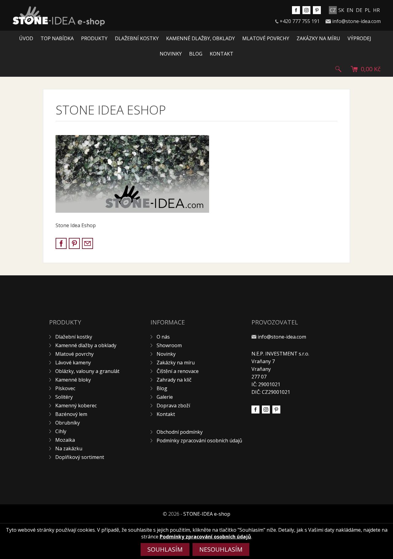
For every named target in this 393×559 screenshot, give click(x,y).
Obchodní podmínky (180, 432)
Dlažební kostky (137, 38)
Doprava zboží (173, 405)
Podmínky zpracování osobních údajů (199, 440)
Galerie (165, 397)
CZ (333, 10)
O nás (163, 336)
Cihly (60, 431)
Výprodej (359, 38)
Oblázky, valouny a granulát (87, 371)
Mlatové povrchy (265, 38)
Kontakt (221, 53)
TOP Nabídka (57, 38)
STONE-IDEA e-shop (206, 513)
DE (359, 10)
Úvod (26, 38)
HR (376, 10)
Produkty (94, 38)
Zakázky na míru (318, 38)
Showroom (169, 345)
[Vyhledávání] (338, 69)
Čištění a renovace (178, 371)
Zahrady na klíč (174, 379)
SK (341, 10)
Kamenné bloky (73, 379)
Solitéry (64, 397)
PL (368, 10)
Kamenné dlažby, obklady (200, 38)
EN (350, 10)
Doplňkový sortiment (79, 457)
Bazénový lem (71, 414)
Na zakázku (68, 448)
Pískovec (65, 388)
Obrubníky (67, 422)
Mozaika (65, 440)
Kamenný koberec (76, 405)
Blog (195, 53)
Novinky (171, 53)
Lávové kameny (73, 362)
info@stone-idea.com (356, 21)
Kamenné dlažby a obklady (85, 345)
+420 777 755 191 (300, 21)
